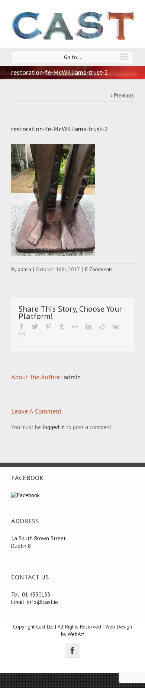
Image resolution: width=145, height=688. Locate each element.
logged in (53, 427)
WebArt (76, 634)
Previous (124, 95)
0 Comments (99, 269)
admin (24, 269)
